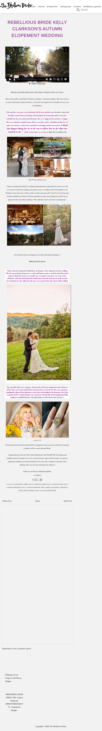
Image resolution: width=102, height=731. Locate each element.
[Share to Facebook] (41, 479)
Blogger (14, 710)
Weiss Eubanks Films (47, 92)
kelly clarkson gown (37, 484)
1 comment (37, 475)
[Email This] (33, 479)
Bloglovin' (52, 7)
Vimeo (60, 92)
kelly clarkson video (54, 484)
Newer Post (7, 501)
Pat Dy (63, 196)
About (41, 7)
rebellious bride (52, 487)
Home (33, 7)
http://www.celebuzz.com (57, 132)
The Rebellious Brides (58, 726)
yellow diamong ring (48, 490)
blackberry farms (21, 484)
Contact (77, 7)
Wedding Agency (92, 7)
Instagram (65, 7)
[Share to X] (38, 479)
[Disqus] (37, 539)
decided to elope (59, 112)
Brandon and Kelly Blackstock (22, 92)
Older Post (68, 501)
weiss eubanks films (31, 490)
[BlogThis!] (36, 479)
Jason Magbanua (52, 196)
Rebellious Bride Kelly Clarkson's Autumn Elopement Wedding (37, 29)
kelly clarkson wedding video (33, 487)
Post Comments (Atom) (22, 649)
